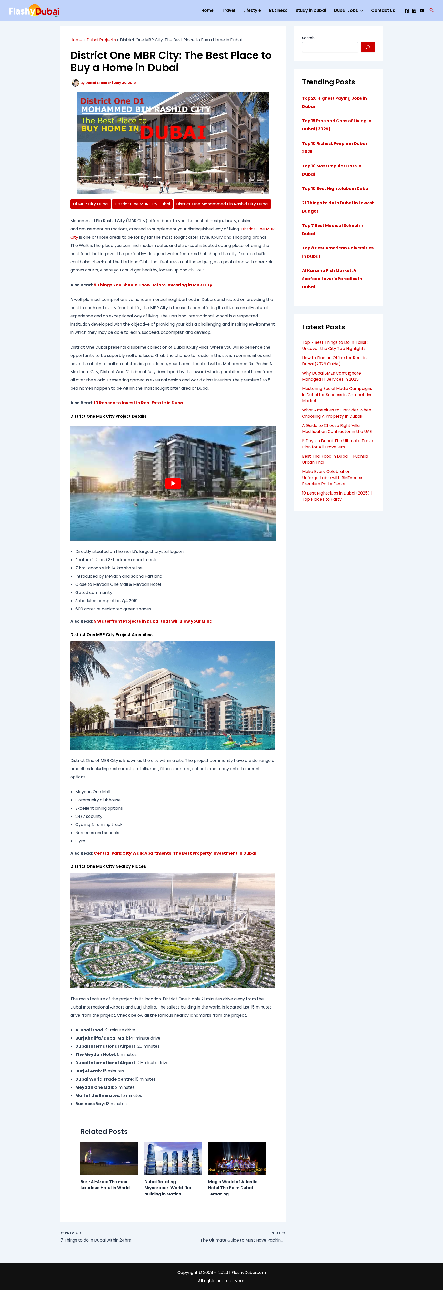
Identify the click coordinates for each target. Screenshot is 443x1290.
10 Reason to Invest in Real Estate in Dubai (139, 403)
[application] (360, 10)
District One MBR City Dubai (142, 204)
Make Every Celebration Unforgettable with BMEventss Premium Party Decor (332, 478)
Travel (228, 10)
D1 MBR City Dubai (90, 204)
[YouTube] (422, 10)
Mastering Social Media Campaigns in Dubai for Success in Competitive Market (337, 395)
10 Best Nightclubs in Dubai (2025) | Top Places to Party (337, 496)
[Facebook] (406, 10)
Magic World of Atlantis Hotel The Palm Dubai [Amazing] (232, 1188)
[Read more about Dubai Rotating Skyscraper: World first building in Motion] (173, 1158)
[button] (431, 10)
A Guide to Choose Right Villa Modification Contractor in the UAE (337, 428)
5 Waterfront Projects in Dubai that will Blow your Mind (153, 621)
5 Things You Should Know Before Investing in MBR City (153, 285)
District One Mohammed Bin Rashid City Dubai (222, 204)
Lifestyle (252, 10)
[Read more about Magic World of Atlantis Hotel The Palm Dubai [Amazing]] (237, 1158)
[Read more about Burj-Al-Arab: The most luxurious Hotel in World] (109, 1158)
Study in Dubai (311, 10)
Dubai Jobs (346, 10)
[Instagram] (414, 10)
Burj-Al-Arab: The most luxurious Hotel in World (105, 1185)
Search (308, 38)
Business (278, 10)
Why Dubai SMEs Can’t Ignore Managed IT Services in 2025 (331, 376)
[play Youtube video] (173, 483)
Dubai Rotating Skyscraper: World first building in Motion (168, 1188)
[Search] (368, 47)
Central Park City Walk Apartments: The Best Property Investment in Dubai (175, 853)
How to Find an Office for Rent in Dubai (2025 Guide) (334, 361)
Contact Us (383, 10)
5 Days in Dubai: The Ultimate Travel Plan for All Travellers (338, 444)
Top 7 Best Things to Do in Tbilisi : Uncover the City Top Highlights (335, 345)
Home (207, 10)
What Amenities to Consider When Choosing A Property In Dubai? (336, 413)
